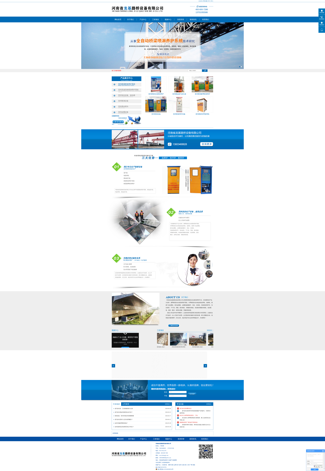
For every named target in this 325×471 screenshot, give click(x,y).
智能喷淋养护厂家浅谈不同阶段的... (189, 408)
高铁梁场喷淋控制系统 (158, 347)
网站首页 (118, 19)
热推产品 (158, 464)
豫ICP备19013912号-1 (161, 467)
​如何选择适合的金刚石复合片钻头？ (124, 426)
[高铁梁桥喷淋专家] (196, 339)
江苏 (188, 464)
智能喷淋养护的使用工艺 (186, 422)
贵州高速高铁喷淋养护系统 (128, 90)
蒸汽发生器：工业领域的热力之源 (124, 408)
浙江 (186, 464)
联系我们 (205, 19)
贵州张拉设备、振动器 (126, 95)
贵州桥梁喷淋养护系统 (126, 84)
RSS (209, 1)
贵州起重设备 (123, 112)
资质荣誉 (180, 19)
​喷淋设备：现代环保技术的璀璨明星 (124, 415)
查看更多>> (210, 330)
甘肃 (172, 464)
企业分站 (201, 1)
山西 (175, 464)
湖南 (194, 464)
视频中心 (168, 19)
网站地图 (205, 1)
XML (212, 1)
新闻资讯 (193, 19)
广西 (191, 464)
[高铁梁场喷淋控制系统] (158, 339)
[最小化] (323, 451)
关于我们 (130, 19)
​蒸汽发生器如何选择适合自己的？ (124, 412)
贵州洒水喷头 (123, 106)
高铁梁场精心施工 (177, 347)
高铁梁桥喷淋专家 (196, 347)
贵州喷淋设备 (123, 101)
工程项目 (155, 19)
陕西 (169, 464)
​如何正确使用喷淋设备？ (121, 423)
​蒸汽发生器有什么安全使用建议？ (124, 419)
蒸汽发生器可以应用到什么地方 (188, 415)
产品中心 (143, 19)
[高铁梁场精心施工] (177, 339)
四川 (177, 464)
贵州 (180, 464)
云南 (183, 464)
